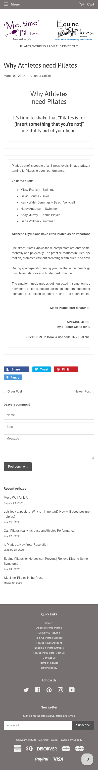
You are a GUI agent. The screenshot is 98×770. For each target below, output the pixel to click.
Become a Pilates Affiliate (49, 647)
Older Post (15, 391)
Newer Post (82, 391)
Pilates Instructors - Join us (49, 652)
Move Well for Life (16, 497)
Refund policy (49, 667)
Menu (15, 4)
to (36, 337)
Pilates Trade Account (49, 642)
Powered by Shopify (70, 739)
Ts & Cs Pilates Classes (49, 637)
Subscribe (83, 725)
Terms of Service (49, 662)
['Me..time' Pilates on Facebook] (37, 691)
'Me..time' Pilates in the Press (23, 578)
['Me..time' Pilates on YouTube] (72, 691)
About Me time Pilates (49, 627)
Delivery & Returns (49, 632)
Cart (90, 4)
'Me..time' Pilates (47, 739)
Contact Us (49, 657)
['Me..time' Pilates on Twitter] (26, 691)
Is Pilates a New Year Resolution (26, 544)
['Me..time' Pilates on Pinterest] (49, 691)
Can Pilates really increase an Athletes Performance (39, 530)
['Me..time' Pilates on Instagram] (60, 691)
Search (49, 623)
